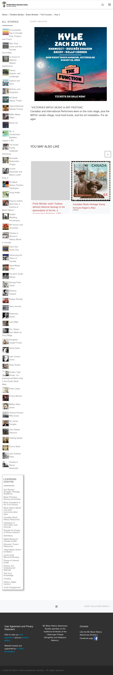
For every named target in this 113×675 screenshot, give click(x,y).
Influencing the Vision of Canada (15, 258)
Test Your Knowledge (8, 574)
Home (4, 14)
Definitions (8, 536)
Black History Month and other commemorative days (12, 511)
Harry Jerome (15, 306)
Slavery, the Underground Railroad (9, 568)
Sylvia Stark (14, 348)
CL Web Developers (13, 650)
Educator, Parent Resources (11, 545)
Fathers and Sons (14, 82)
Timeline (7, 579)
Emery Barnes (15, 395)
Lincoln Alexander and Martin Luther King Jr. (12, 173)
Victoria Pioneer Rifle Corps (16, 414)
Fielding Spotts (15, 438)
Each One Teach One (14, 248)
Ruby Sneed (14, 364)
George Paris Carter (15, 284)
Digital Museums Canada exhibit (11, 540)
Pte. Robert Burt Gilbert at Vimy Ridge (11, 332)
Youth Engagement (12, 587)
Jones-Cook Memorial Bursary (11, 556)
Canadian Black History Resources (12, 518)
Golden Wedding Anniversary (14, 217)
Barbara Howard (12, 292)
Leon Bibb (13, 321)
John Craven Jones (14, 358)
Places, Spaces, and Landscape (14, 73)
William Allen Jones (14, 406)
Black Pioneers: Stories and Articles (12, 498)
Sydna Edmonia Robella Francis (16, 107)
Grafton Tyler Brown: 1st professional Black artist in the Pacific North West (12, 378)
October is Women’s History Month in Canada (11, 238)
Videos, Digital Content (10, 583)
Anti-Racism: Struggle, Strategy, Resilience (12, 492)
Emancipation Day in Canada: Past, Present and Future (12, 34)
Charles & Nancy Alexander (13, 465)
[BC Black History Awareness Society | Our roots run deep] (15, 4)
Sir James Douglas (13, 422)
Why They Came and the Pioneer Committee (12, 48)
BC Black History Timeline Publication (16, 185)
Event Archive (32, 14)
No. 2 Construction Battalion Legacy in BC (11, 136)
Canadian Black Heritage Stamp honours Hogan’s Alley (89, 205)
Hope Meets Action (14, 267)
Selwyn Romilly (15, 299)
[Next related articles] (108, 154)
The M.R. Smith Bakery (16, 275)
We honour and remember (16, 226)
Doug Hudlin (14, 192)
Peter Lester (14, 388)
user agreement (13, 636)
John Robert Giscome (14, 431)
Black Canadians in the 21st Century (12, 503)
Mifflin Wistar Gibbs (14, 116)
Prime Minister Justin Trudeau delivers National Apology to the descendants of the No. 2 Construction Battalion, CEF (49, 208)
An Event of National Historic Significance (11, 61)
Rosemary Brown (13, 315)
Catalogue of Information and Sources (10, 525)
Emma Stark (14, 446)
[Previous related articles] (101, 154)
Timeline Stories (17, 14)
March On (13, 122)
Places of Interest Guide (11, 561)
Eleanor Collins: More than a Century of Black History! (12, 205)
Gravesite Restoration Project (14, 161)
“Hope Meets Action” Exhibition (13, 551)
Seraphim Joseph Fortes (15, 341)
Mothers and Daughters (14, 91)
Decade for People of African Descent (12, 531)
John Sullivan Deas (15, 455)
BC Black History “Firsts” (15, 99)
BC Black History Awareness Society (26, 670)
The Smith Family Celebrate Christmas (10, 149)
